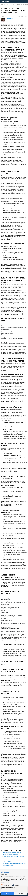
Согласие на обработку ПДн (16, 890)
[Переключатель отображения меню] (25, 2)
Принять (7, 893)
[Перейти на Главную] (5, 1)
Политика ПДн (7, 890)
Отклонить (20, 893)
